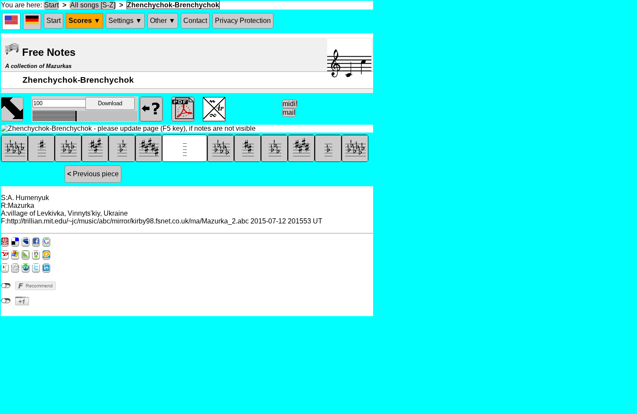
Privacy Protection (243, 20)
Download (110, 103)
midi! (290, 103)
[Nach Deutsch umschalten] (32, 21)
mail (289, 112)
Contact (195, 20)
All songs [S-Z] (92, 5)
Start (51, 5)
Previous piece (93, 174)
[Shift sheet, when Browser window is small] (12, 108)
